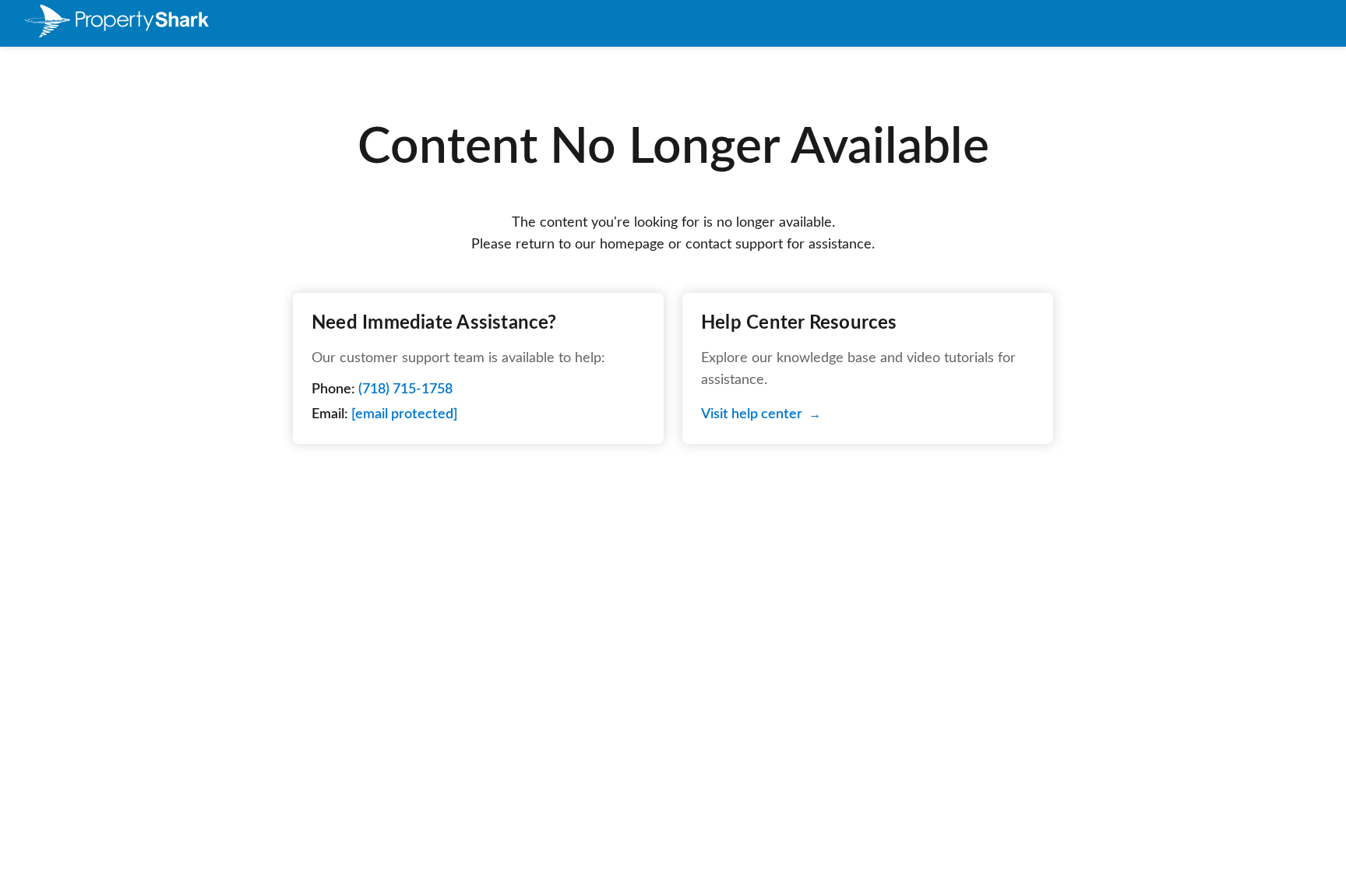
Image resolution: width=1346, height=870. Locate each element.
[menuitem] (117, 24)
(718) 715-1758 (405, 389)
